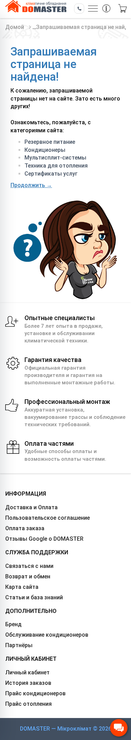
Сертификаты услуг (51, 173)
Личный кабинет (27, 672)
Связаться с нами (29, 566)
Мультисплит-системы (55, 157)
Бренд (13, 624)
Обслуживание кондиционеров (46, 634)
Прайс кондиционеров (35, 693)
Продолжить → (31, 185)
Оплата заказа (24, 528)
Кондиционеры (44, 150)
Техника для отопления (56, 165)
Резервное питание (49, 142)
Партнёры (18, 645)
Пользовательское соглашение (47, 518)
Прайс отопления (28, 704)
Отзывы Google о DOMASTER (44, 538)
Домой (14, 27)
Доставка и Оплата (31, 507)
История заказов (28, 683)
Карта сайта (21, 587)
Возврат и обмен (27, 576)
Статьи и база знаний (34, 597)
